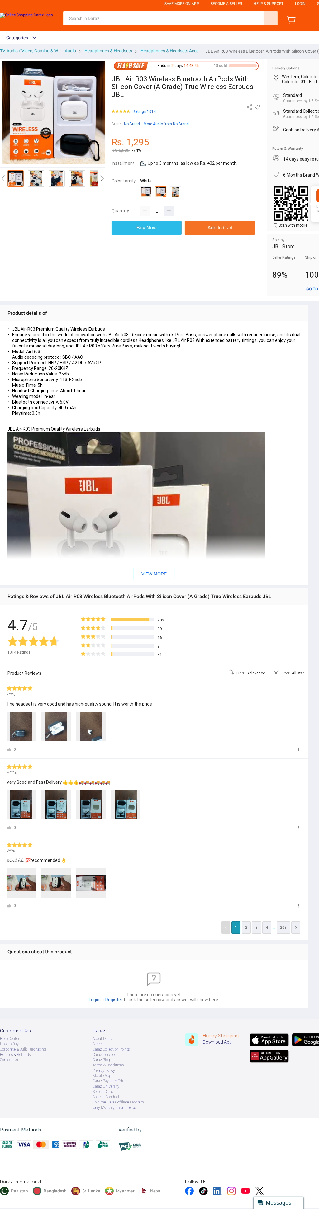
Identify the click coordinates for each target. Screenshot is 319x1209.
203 (283, 927)
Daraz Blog (101, 1060)
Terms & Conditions (108, 1065)
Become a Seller (226, 4)
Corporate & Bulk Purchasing (23, 1049)
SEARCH (271, 18)
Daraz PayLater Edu (108, 1081)
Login (300, 4)
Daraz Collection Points (111, 1049)
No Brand (132, 124)
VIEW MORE (154, 573)
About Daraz (102, 1039)
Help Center (9, 1039)
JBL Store (283, 246)
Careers (98, 1044)
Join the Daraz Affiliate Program (118, 1102)
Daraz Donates (104, 1054)
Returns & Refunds (15, 1054)
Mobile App (102, 1076)
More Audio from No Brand (166, 124)
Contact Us (9, 1060)
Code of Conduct (106, 1097)
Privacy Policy (104, 1070)
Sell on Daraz (103, 1091)
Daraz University (106, 1086)
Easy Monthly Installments (114, 1107)
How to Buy (9, 1044)
